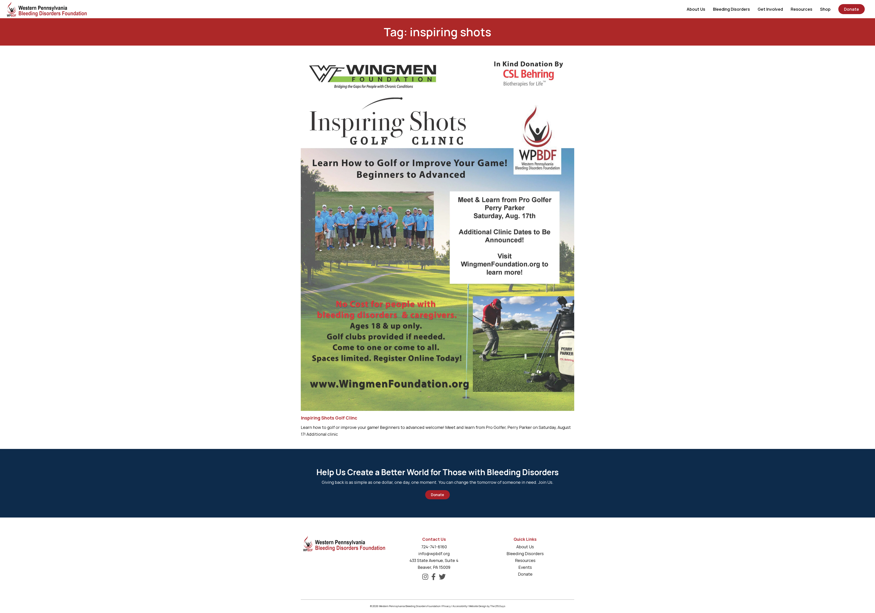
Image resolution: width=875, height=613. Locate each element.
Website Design (477, 606)
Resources (525, 560)
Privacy (446, 606)
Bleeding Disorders (525, 553)
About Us (525, 546)
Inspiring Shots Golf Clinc (329, 418)
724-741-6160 (434, 546)
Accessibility (460, 606)
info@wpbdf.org (434, 553)
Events (525, 567)
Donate (437, 494)
